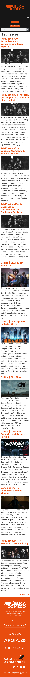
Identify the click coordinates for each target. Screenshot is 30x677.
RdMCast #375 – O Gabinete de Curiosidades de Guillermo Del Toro (11, 208)
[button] (28, 17)
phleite (21, 674)
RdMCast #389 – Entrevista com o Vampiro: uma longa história (12, 42)
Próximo (24, 594)
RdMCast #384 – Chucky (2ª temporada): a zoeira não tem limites (15, 97)
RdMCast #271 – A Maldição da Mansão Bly (15, 542)
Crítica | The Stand (11, 377)
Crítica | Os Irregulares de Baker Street (14, 322)
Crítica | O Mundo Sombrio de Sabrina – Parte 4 (13, 434)
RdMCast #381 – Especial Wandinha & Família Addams (13, 151)
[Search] (28, 29)
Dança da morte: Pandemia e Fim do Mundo (11, 491)
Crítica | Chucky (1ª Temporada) (12, 264)
